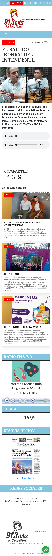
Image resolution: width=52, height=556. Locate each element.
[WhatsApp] (25, 2)
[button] (7, 2)
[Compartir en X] (14, 177)
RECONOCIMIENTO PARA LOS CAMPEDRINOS (22, 224)
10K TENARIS (12, 274)
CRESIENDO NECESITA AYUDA (22, 327)
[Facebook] (30, 2)
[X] (40, 2)
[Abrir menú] (6, 34)
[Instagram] (35, 2)
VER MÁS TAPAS (26, 478)
